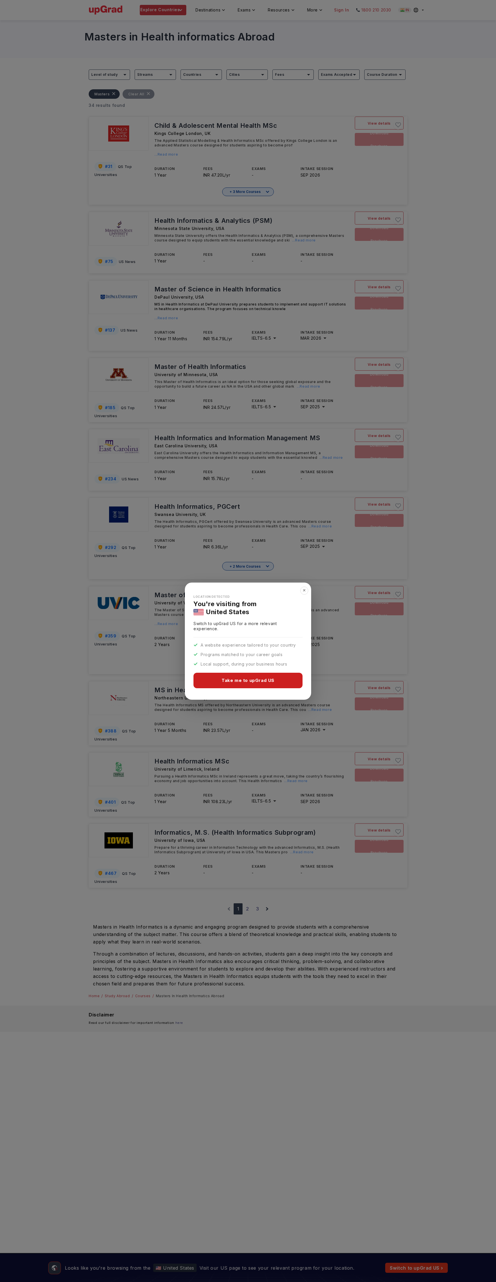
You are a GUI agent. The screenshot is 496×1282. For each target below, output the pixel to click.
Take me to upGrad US (248, 680)
